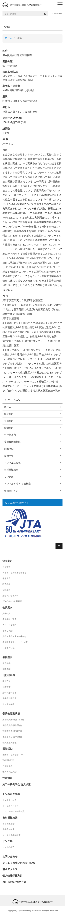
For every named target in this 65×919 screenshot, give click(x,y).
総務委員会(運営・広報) (13, 719)
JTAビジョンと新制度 (12, 601)
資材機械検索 (11, 469)
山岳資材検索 (8, 829)
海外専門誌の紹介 (10, 772)
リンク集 (9, 476)
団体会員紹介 (8, 631)
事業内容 (6, 578)
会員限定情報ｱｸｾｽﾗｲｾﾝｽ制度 (15, 642)
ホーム (8, 37)
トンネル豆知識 (12, 462)
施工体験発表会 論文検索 (16, 784)
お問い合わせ (10, 856)
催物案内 (9, 428)
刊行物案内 (10, 434)
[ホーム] (22, 4)
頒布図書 (6, 687)
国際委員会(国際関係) (12, 725)
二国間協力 (7, 766)
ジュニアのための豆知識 (13, 811)
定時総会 (6, 590)
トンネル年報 (8, 704)
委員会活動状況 (12, 441)
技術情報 (9, 455)
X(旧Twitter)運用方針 (14, 881)
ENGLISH (57, 14)
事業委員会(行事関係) (12, 737)
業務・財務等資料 (10, 596)
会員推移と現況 (9, 619)
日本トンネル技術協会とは (14, 572)
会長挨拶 (6, 567)
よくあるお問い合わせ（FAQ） (20, 862)
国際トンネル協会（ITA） (13, 755)
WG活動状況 (8, 760)
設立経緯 (6, 584)
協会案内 (9, 413)
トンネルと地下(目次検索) (18, 483)
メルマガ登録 (8, 648)
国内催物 (6, 663)
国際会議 (6, 669)
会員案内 (9, 421)
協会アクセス (10, 869)
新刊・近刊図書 (9, 693)
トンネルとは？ (9, 800)
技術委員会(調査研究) (12, 731)
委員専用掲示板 (9, 742)
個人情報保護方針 (12, 875)
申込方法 (6, 681)
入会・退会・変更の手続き (14, 636)
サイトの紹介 (8, 847)
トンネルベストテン (11, 806)
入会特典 (6, 613)
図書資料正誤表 (9, 698)
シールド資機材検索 (11, 835)
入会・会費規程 (9, 625)
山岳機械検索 (8, 823)
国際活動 (9, 448)
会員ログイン (11, 490)
